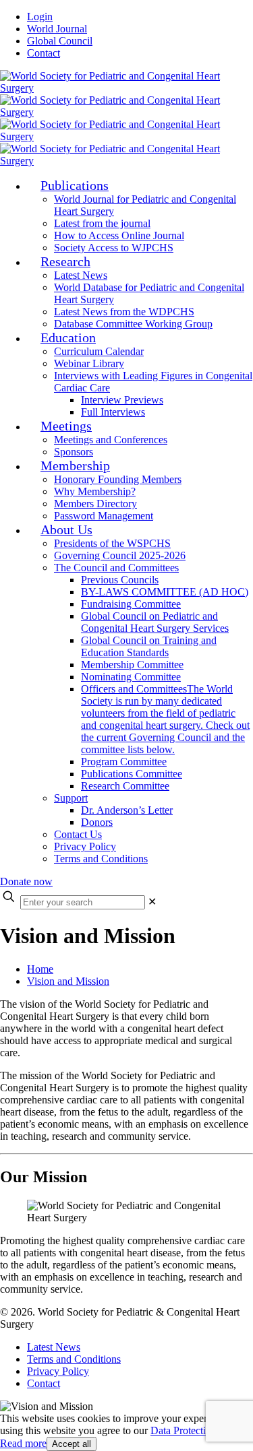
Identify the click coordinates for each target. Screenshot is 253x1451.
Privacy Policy (58, 1371)
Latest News (53, 1347)
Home (40, 969)
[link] (152, 901)
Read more (23, 1443)
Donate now (26, 881)
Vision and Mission (68, 981)
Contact (43, 53)
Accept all (71, 1444)
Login (40, 16)
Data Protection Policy (198, 1430)
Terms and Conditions (74, 1359)
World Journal (57, 28)
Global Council (59, 40)
